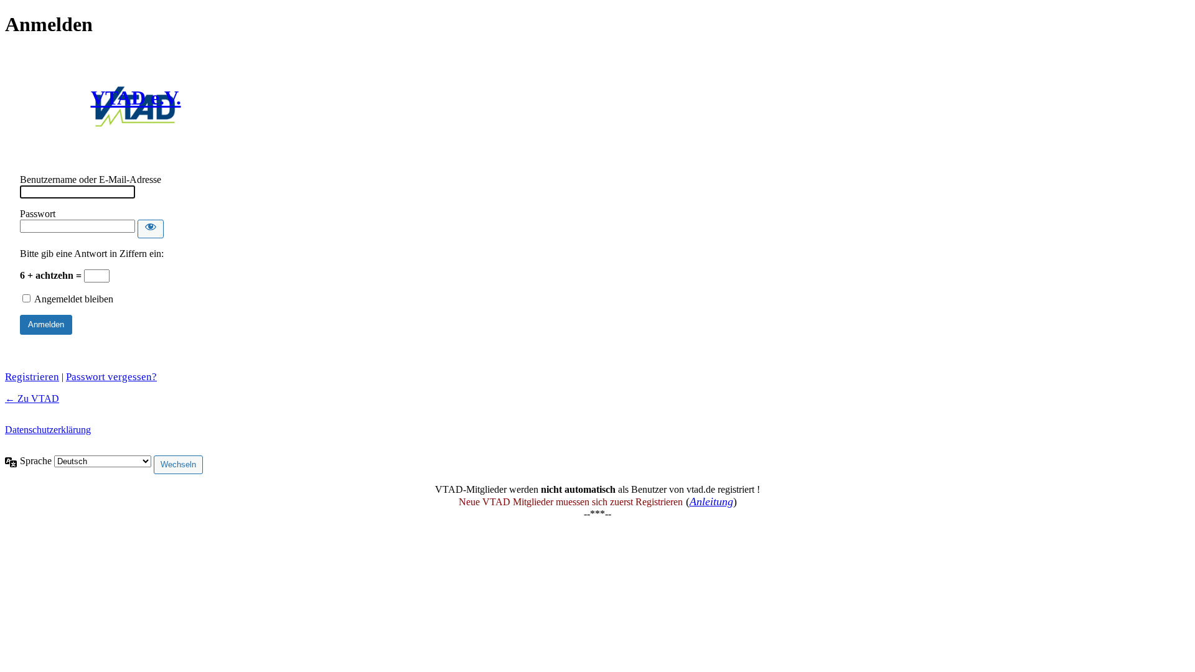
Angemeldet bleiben (73, 299)
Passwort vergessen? (111, 377)
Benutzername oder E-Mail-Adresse (90, 179)
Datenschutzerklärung (48, 429)
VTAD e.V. (136, 97)
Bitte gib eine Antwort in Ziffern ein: (92, 253)
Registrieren (32, 377)
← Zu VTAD (32, 398)
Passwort (37, 213)
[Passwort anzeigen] (151, 229)
